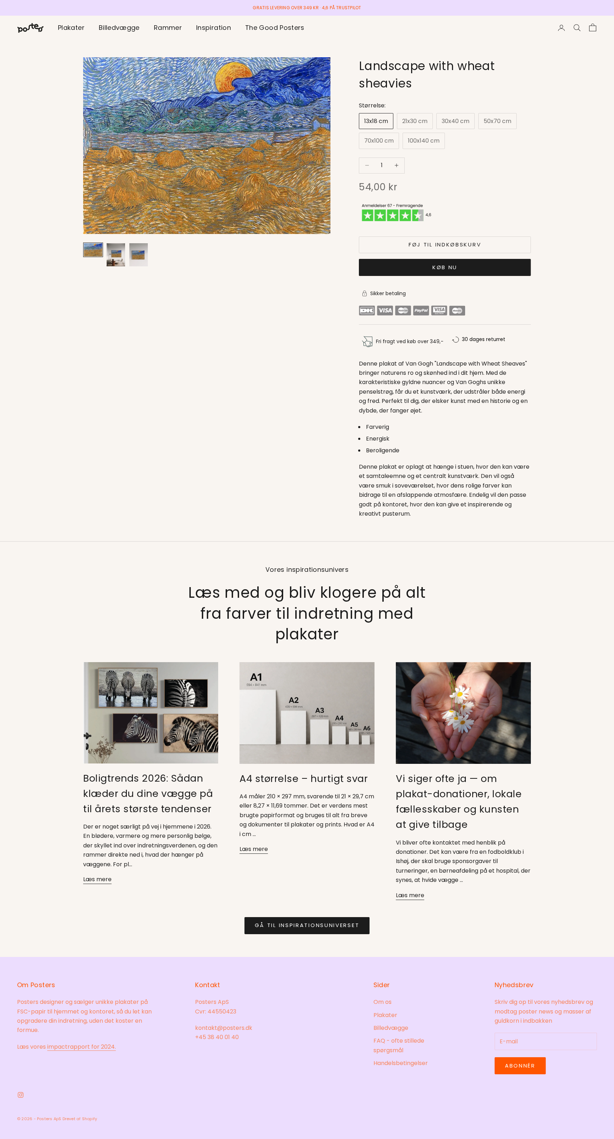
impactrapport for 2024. (81, 1047)
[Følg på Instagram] (20, 1094)
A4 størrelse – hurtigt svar (303, 778)
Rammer (168, 27)
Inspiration (213, 27)
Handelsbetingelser (400, 1063)
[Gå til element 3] (139, 255)
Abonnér (520, 1065)
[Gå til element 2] (116, 255)
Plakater (71, 27)
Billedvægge (119, 27)
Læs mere (97, 879)
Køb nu (444, 267)
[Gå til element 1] (93, 250)
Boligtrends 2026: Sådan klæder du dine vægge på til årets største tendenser (148, 793)
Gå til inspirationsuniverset (307, 925)
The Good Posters (275, 27)
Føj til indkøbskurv (445, 244)
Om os (382, 1002)
